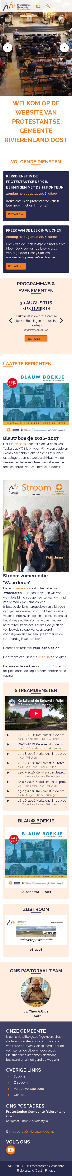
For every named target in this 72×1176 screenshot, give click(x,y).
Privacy (50, 1170)
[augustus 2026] (36, 857)
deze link (44, 657)
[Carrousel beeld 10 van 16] (50, 346)
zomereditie (19, 588)
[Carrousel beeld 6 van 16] (13, 346)
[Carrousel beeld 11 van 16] (59, 346)
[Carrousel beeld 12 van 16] (68, 346)
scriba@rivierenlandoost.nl (35, 1131)
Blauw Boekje (18, 444)
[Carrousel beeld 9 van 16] (41, 346)
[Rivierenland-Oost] (17, 9)
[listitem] (36, 736)
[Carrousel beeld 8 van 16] (31, 346)
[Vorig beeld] (7, 47)
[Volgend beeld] (64, 47)
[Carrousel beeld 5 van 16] (4, 346)
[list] (36, 769)
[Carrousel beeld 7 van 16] (22, 346)
